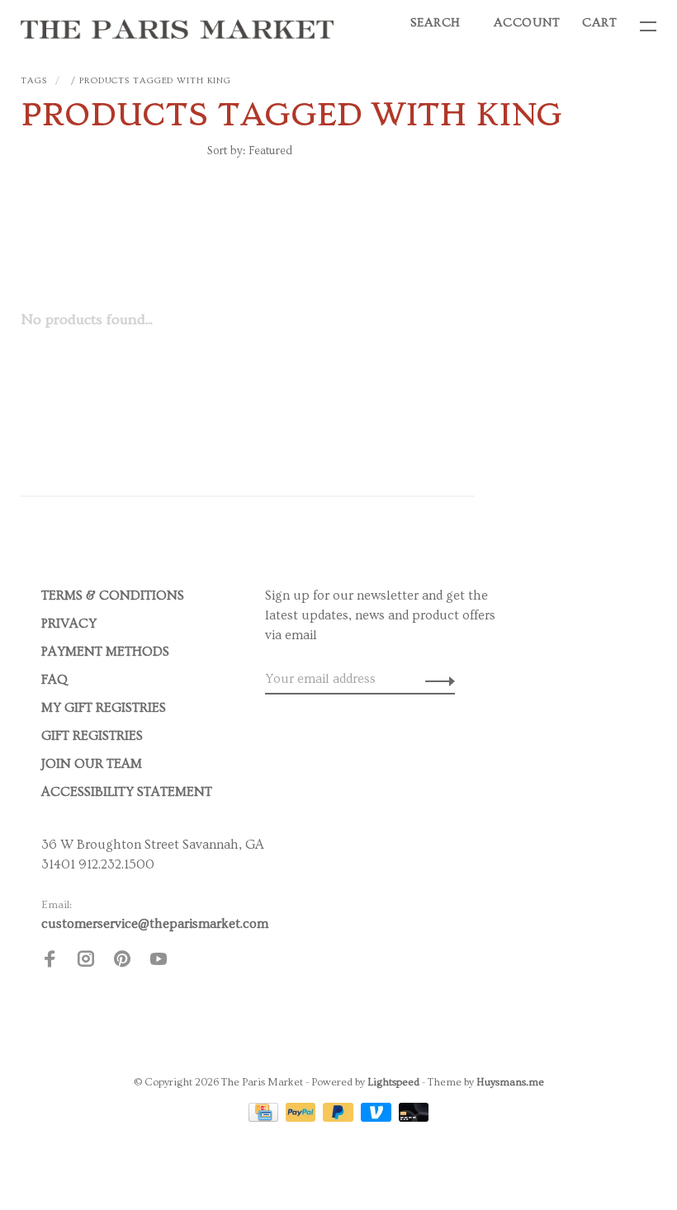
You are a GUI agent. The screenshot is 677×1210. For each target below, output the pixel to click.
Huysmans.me (510, 1082)
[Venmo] (378, 1117)
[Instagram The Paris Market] (86, 961)
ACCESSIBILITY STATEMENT (126, 791)
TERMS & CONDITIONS (112, 595)
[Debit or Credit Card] (414, 1117)
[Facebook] (49, 961)
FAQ (54, 679)
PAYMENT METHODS (105, 651)
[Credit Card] (265, 1117)
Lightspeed (393, 1082)
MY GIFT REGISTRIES (103, 707)
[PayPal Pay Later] (340, 1117)
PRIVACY (69, 623)
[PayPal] (303, 1117)
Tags (34, 80)
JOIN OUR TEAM (91, 763)
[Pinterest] (122, 961)
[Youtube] (158, 961)
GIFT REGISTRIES (92, 735)
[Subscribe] (435, 679)
